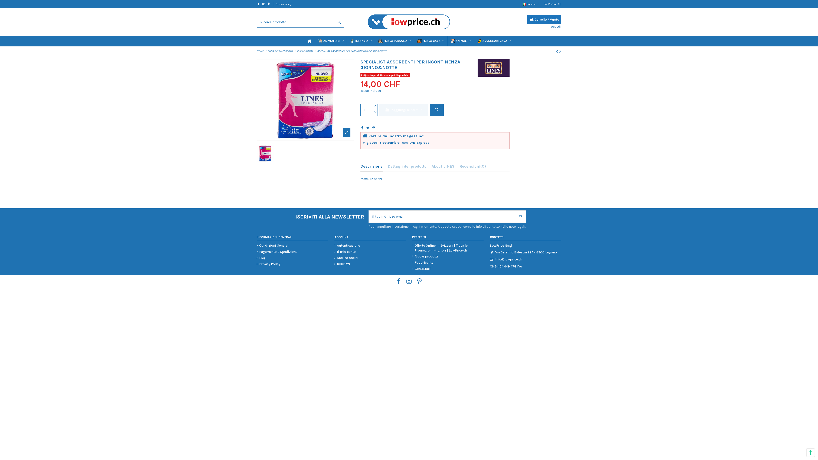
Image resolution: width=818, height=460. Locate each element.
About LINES (443, 166)
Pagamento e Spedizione (278, 252)
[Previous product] (557, 51)
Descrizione (371, 166)
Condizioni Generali (274, 245)
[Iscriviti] (521, 217)
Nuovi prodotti (426, 256)
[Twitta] (367, 128)
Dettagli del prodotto (407, 166)
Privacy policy (284, 4)
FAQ (262, 258)
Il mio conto (346, 252)
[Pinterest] (373, 128)
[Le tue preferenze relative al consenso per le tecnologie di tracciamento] (810, 452)
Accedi (556, 26)
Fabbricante (424, 262)
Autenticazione (348, 245)
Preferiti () (554, 4)
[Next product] (560, 51)
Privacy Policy (269, 264)
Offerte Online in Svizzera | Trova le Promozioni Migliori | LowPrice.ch (441, 247)
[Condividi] (362, 128)
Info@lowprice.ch (508, 259)
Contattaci (423, 269)
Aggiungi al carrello (407, 110)
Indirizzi (343, 264)
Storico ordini (347, 258)
